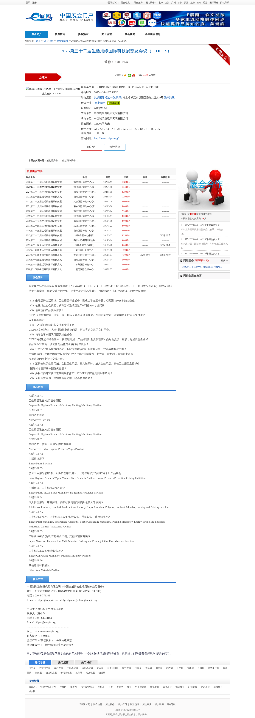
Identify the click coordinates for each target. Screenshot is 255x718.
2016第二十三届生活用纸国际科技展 (44, 230)
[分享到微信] (129, 75)
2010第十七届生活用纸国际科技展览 (44, 259)
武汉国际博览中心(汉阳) (108, 97)
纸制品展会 (52, 160)
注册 (34, 2)
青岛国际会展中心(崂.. (85, 255)
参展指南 (60, 34)
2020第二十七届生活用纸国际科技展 (44, 211)
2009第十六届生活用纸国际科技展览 (44, 264)
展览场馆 (134, 704)
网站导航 (224, 2)
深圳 (180, 2)
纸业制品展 (62, 41)
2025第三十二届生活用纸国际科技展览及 (202, 267)
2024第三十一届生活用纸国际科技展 (44, 192)
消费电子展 (213, 668)
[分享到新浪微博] (133, 75)
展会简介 (36, 34)
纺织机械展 (87, 668)
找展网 (73, 687)
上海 (167, 2)
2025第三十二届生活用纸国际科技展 (44, 187)
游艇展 (38, 672)
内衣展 (169, 668)
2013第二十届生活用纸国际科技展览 (44, 245)
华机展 (101, 687)
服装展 (159, 668)
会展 (110, 687)
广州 (173, 2)
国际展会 (213, 2)
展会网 (119, 687)
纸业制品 (100, 102)
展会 (129, 687)
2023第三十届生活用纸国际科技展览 (44, 196)
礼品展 (180, 668)
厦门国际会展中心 (85, 250)
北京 (161, 2)
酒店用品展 (51, 672)
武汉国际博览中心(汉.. (85, 187)
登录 (28, 2)
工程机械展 (72, 668)
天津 (186, 2)
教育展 (78, 672)
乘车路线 (169, 97)
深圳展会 (179, 687)
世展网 (63, 687)
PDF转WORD (87, 687)
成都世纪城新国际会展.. (84, 240)
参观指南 (83, 34)
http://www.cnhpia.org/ (106, 138)
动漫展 (102, 672)
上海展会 (218, 687)
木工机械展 (112, 668)
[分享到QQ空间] (125, 75)
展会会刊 (122, 704)
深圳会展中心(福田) (84, 235)
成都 (192, 2)
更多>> (224, 260)
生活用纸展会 (69, 160)
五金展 (100, 668)
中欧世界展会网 (48, 687)
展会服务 (138, 2)
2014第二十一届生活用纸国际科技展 (44, 240)
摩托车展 (126, 668)
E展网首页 (111, 2)
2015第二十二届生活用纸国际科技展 (44, 235)
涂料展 (138, 668)
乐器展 (201, 668)
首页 (38, 41)
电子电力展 (140, 687)
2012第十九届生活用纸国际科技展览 (44, 250)
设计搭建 (115, 146)
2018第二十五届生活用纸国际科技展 (44, 221)
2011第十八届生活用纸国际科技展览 (44, 255)
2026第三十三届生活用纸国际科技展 (44, 182)
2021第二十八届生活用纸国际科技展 (44, 206)
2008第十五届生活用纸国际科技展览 (44, 269)
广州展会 (192, 687)
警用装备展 (66, 672)
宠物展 (190, 668)
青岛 (199, 2)
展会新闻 (130, 34)
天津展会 (167, 687)
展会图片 (147, 704)
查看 (168, 235)
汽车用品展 (44, 668)
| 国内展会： (151, 2)
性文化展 (90, 672)
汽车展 (32, 668)
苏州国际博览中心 (85, 264)
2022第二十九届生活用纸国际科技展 (44, 201)
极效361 (33, 687)
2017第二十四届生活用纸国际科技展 (44, 225)
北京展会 (205, 687)
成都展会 (154, 687)
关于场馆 (106, 34)
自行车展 (58, 668)
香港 (205, 2)
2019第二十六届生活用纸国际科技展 (44, 216)
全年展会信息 (153, 34)
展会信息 (125, 2)
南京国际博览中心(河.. (85, 182)
